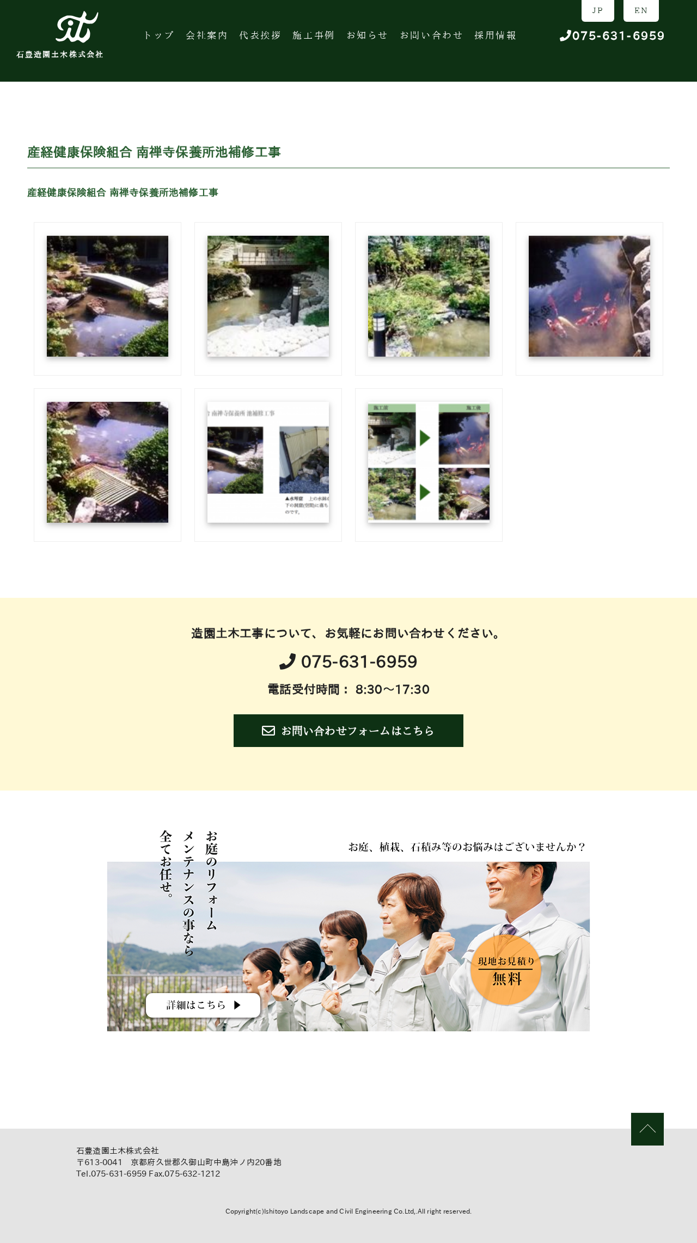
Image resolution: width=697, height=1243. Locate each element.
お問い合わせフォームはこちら (358, 730)
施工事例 (313, 35)
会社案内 (207, 35)
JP (597, 10)
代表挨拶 (260, 35)
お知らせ (367, 35)
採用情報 (495, 35)
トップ (159, 35)
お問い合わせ (431, 35)
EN (641, 10)
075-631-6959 (618, 35)
